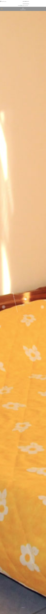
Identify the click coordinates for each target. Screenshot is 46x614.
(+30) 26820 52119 (26, 1)
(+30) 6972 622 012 (26, 3)
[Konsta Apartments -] (23, 9)
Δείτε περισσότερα (23, 312)
